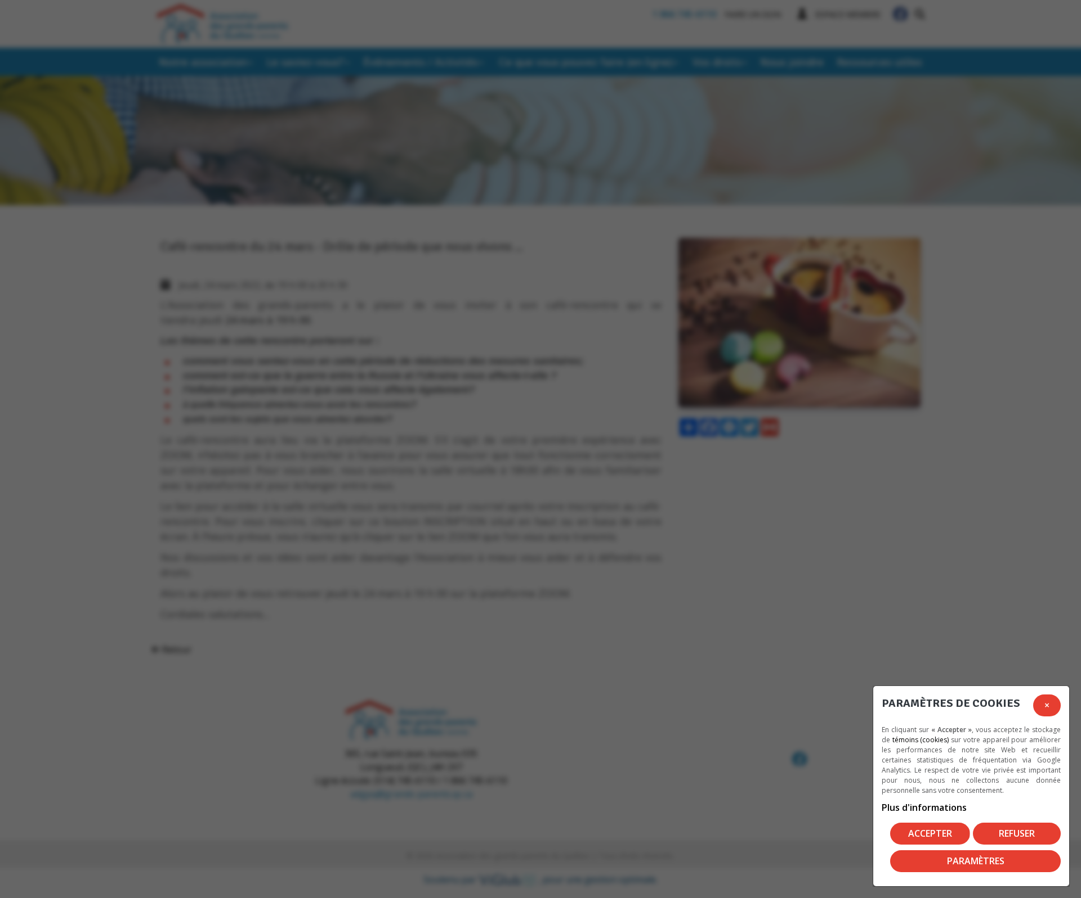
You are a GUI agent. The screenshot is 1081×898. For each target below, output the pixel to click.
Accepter (930, 833)
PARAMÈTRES (975, 861)
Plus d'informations (924, 807)
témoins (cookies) (920, 739)
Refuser (1017, 833)
